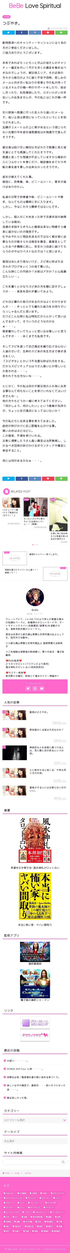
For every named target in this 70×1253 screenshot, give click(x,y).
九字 (7, 1217)
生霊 (60, 1222)
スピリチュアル (58, 1193)
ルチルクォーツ (41, 1212)
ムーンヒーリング (12, 1212)
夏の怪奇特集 (37, 1217)
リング (27, 1212)
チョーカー (46, 1198)
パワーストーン (36, 1203)
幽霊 (49, 1217)
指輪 (18, 1222)
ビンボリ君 (51, 1203)
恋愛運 (8, 1222)
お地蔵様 (23, 1193)
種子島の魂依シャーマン (35, 1000)
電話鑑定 (57, 1231)
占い (16, 1217)
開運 (36, 1231)
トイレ (58, 1198)
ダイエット (32, 1198)
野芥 (7, 1231)
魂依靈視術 (35, 963)
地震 (25, 1217)
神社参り (18, 1226)
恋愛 (58, 1217)
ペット (22, 1207)
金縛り (17, 1231)
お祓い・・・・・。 (18, 1060)
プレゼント (10, 1207)
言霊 (60, 1226)
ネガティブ (10, 1203)
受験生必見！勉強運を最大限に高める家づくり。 (34, 1077)
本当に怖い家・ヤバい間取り (35, 925)
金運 (27, 1231)
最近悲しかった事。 (18, 1097)
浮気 (39, 1222)
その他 (6, 17)
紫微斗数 (30, 1226)
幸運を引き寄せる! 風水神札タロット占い (35, 867)
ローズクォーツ (58, 1212)
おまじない (10, 1193)
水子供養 (28, 1222)
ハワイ (22, 1203)
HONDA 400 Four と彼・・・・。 (25, 1068)
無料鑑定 (50, 1222)
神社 (7, 1226)
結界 (40, 1226)
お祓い (44, 1193)
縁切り (50, 1226)
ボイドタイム (35, 1207)
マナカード (50, 1207)
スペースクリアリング (14, 1198)
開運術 (45, 1231)
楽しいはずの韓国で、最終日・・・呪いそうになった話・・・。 (36, 1087)
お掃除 (34, 1193)
